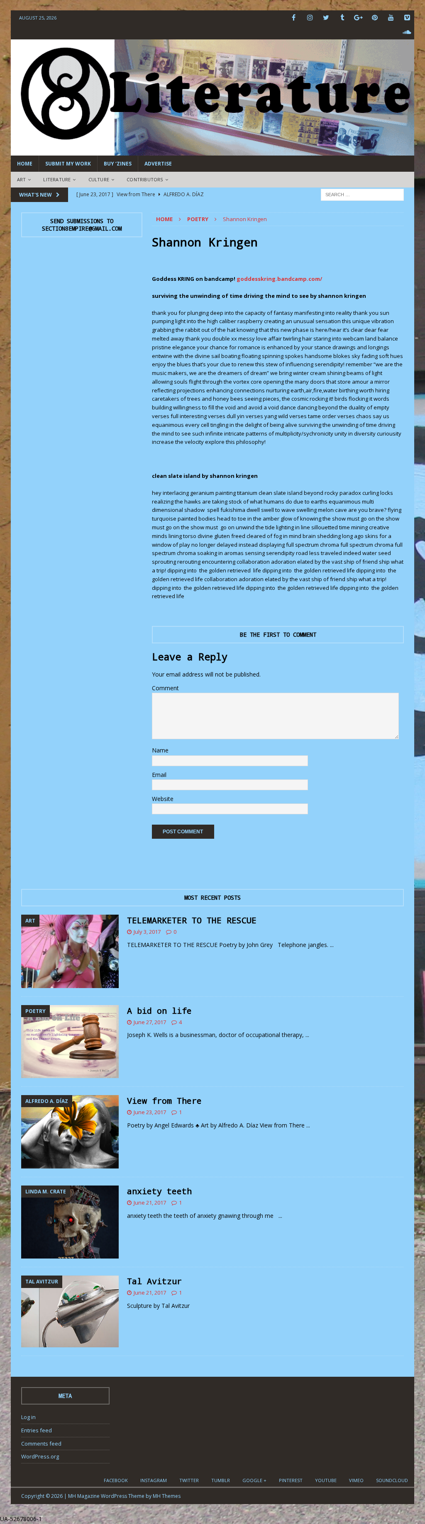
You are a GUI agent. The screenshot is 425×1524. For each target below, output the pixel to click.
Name (160, 750)
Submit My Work (68, 163)
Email (159, 775)
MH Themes (167, 1496)
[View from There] (70, 1132)
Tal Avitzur (154, 1281)
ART (21, 179)
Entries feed (36, 1430)
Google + (254, 1480)
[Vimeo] (407, 17)
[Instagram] (310, 17)
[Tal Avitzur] (70, 1311)
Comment (165, 688)
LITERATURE (57, 179)
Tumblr (220, 1480)
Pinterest (291, 1480)
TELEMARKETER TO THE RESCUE (191, 920)
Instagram (153, 1480)
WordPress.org (40, 1456)
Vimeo (356, 1480)
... (332, 945)
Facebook (116, 1480)
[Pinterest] (374, 17)
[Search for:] (362, 194)
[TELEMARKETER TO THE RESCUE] (70, 951)
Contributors (145, 179)
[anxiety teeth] (70, 1222)
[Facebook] (293, 17)
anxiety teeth (159, 1191)
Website (162, 799)
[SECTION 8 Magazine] (213, 151)
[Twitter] (326, 17)
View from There (164, 1100)
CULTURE (98, 179)
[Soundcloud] (407, 32)
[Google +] (358, 17)
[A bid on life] (70, 1041)
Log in (28, 1417)
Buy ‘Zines (118, 163)
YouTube (326, 1480)
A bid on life (159, 1010)
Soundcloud (392, 1480)
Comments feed (41, 1443)
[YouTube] (390, 17)
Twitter (189, 1480)
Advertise (158, 163)
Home (24, 163)
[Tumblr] (342, 17)
